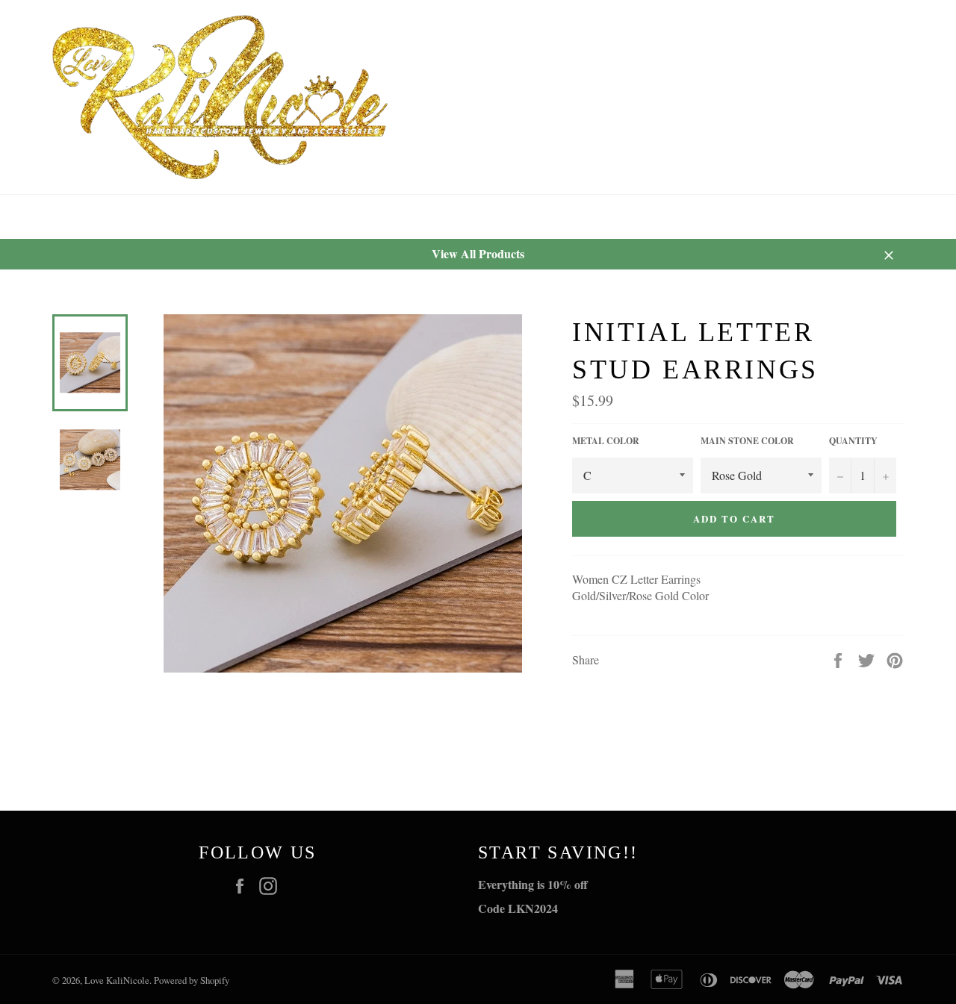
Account (886, 216)
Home (69, 217)
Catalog (146, 217)
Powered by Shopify (191, 980)
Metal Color (605, 441)
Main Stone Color (747, 441)
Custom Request (259, 217)
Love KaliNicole (116, 980)
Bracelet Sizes (390, 217)
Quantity (853, 441)
